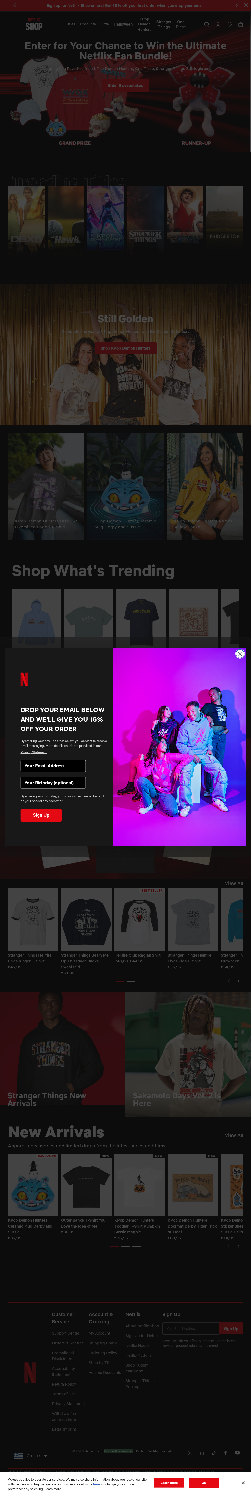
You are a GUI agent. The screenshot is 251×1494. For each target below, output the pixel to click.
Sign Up (41, 815)
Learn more (169, 1482)
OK (204, 1482)
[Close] (243, 1482)
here (96, 1484)
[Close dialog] (240, 653)
